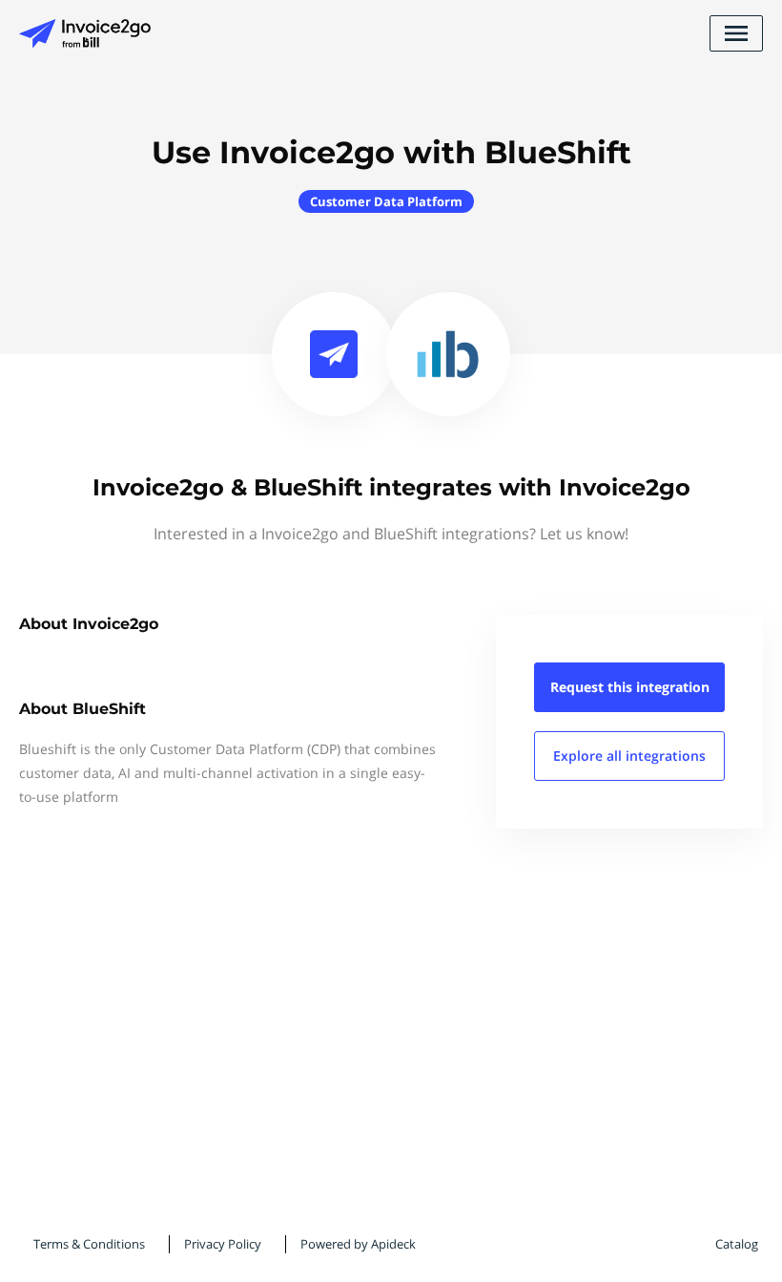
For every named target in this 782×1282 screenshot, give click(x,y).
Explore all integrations (629, 755)
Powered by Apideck (358, 1243)
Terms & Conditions (89, 1243)
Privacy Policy (222, 1243)
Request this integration (630, 687)
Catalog (736, 1243)
